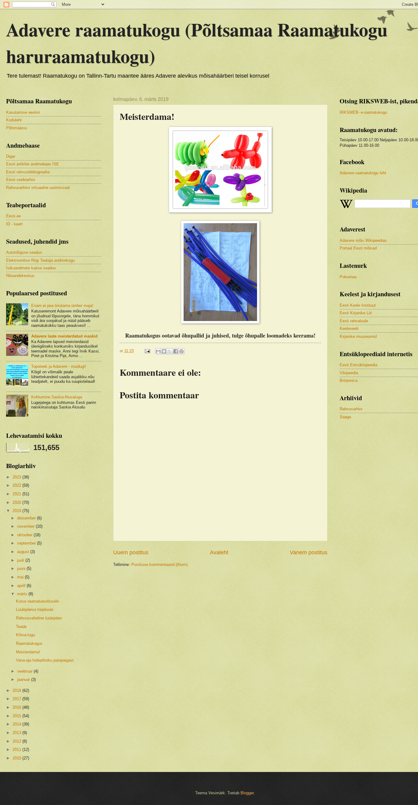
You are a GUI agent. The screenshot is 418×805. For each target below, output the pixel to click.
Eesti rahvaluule (354, 321)
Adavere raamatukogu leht (363, 173)
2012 (17, 741)
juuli (21, 560)
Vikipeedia (349, 373)
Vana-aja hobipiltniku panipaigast (45, 660)
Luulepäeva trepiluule (34, 609)
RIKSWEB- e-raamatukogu (363, 112)
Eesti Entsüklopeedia (358, 365)
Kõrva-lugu (25, 635)
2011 (17, 749)
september (27, 543)
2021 (17, 494)
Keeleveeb (349, 328)
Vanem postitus (308, 552)
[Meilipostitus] (147, 351)
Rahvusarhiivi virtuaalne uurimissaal (38, 187)
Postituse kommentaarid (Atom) (159, 564)
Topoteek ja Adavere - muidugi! (58, 366)
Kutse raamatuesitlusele (37, 601)
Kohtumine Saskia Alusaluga (56, 397)
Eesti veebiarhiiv (20, 179)
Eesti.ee (13, 216)
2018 (17, 690)
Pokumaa (348, 277)
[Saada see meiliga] (158, 351)
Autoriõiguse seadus (24, 252)
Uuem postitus (130, 552)
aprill (22, 585)
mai (21, 577)
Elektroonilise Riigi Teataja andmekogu (40, 260)
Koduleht (14, 120)
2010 (17, 758)
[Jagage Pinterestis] (181, 351)
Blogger (247, 793)
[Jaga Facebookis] (176, 351)
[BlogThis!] (164, 351)
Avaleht (219, 552)
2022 (17, 485)
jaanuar (24, 679)
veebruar (25, 671)
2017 (17, 698)
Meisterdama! (28, 652)
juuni (22, 568)
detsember (27, 518)
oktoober (25, 535)
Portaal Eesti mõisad (358, 248)
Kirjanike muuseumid (358, 336)
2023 (17, 477)
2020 (17, 502)
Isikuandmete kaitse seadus (31, 268)
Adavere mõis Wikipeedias (363, 240)
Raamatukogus (29, 643)
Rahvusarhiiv (351, 409)
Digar (10, 156)
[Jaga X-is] (170, 351)
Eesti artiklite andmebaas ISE (32, 164)
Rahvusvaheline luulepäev (39, 618)
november (26, 526)
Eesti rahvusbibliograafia (28, 172)
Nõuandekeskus (20, 275)
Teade (21, 626)
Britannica (348, 380)
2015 (17, 716)
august (23, 551)
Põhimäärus (16, 128)
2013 (17, 732)
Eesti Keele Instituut (358, 305)
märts (22, 594)
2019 (17, 510)
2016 (17, 707)
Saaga (345, 417)
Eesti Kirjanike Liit (356, 313)
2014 (17, 724)
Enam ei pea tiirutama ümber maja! (62, 305)
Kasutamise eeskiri (23, 112)
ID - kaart (14, 224)
